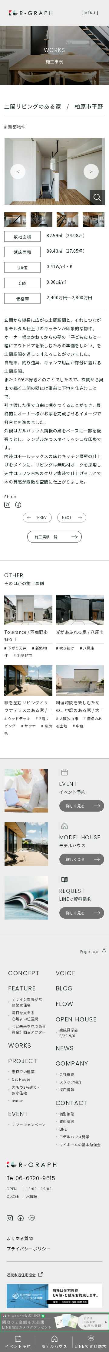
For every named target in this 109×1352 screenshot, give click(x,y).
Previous (17, 171)
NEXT (67, 517)
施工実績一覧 (46, 536)
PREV (42, 517)
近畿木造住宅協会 (21, 1275)
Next (91, 171)
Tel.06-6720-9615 (31, 1178)
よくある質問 (20, 1238)
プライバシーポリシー (29, 1249)
